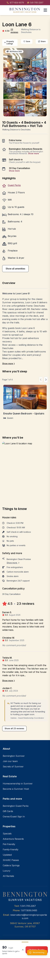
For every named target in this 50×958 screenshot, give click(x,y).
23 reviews (14, 30)
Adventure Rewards (13, 838)
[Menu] (45, 10)
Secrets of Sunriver (13, 766)
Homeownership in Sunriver (18, 783)
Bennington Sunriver (14, 756)
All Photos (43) (15, 51)
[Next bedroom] (46, 380)
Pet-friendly (9, 844)
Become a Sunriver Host (16, 788)
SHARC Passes (11, 860)
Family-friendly (10, 849)
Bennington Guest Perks (15, 806)
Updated (7, 854)
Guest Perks (14, 185)
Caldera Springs (11, 865)
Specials (7, 833)
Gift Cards (8, 811)
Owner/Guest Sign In (14, 816)
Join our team (10, 761)
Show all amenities (15, 268)
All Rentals (8, 876)
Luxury (6, 870)
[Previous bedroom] (41, 380)
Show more (33, 153)
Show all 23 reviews (14, 728)
